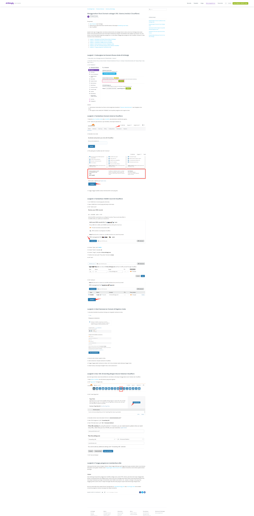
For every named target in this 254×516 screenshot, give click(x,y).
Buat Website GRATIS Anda (240, 3)
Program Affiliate (133, 513)
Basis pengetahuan (210, 3)
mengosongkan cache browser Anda (114, 467)
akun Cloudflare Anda (97, 119)
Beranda (189, 3)
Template (196, 3)
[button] (102, 492)
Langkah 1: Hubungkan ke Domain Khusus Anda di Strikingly (103, 39)
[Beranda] (10, 3)
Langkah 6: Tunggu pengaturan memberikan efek (100, 47)
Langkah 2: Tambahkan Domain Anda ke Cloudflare (101, 40)
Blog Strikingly (120, 513)
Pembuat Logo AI (107, 514)
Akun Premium (93, 24)
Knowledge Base (91, 9)
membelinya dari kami (123, 25)
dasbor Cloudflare (95, 379)
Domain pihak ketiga (110, 9)
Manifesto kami (146, 514)
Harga (202, 3)
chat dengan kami (131, 486)
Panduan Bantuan (100, 9)
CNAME (99, 247)
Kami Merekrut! (146, 513)
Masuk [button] (229, 3)
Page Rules (93, 382)
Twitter (142, 492)
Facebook (140, 492)
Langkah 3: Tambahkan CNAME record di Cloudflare (101, 42)
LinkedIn (145, 492)
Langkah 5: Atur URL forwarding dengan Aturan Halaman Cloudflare (104, 45)
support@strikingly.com (119, 486)
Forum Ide (220, 3)
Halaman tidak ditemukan (126, 107)
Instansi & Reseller (133, 514)
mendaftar (107, 119)
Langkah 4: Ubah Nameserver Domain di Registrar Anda (102, 44)
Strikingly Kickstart (107, 513)
